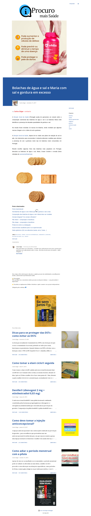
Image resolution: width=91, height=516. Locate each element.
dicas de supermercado (74, 119)
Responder (19, 253)
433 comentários (22, 381)
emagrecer (71, 121)
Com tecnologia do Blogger (46, 510)
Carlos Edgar (19, 246)
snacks (70, 128)
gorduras (71, 123)
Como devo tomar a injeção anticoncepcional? (28, 422)
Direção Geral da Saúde (21, 117)
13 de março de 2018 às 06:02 (30, 246)
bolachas (71, 115)
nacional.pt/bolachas (26, 154)
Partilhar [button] (71, 108)
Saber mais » (53, 354)
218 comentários (22, 354)
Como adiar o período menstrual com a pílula (31, 452)
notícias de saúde (72, 125)
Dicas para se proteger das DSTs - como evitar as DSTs (32, 334)
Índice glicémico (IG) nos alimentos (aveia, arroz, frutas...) (29, 230)
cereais (70, 117)
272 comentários (22, 442)
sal (69, 127)
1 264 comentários (23, 412)
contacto (27, 111)
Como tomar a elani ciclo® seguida (33, 363)
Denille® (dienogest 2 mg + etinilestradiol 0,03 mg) (28, 392)
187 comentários (22, 473)
